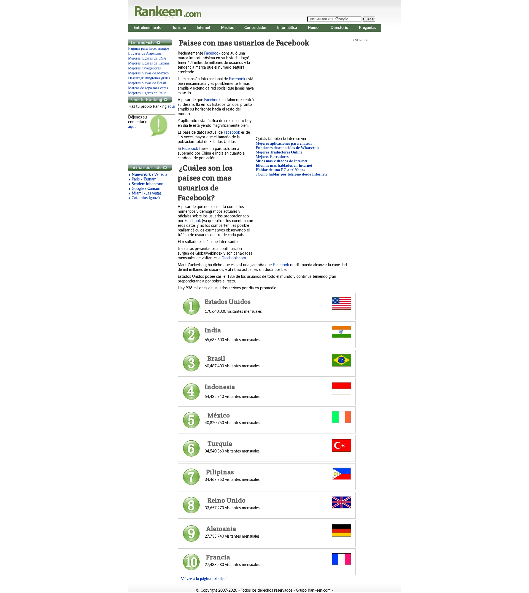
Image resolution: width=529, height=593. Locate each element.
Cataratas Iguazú (146, 198)
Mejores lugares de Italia (147, 93)
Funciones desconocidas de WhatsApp (287, 148)
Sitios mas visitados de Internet (281, 161)
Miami (137, 193)
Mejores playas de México (148, 73)
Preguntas (367, 28)
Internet (203, 28)
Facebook (212, 53)
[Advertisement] (150, 151)
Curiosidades (255, 28)
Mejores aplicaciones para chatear (284, 143)
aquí (171, 107)
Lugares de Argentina (144, 53)
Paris (136, 179)
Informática (287, 28)
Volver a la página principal (204, 579)
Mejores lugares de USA (147, 58)
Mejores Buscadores (272, 157)
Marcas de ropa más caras (148, 88)
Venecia (160, 175)
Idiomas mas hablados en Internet (284, 165)
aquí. (132, 127)
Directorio (339, 28)
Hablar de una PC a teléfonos (280, 170)
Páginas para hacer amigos (148, 48)
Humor (314, 28)
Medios (227, 28)
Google (138, 189)
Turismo (179, 28)
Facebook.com (234, 258)
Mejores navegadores (144, 68)
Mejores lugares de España (148, 63)
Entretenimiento (147, 28)
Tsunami (150, 179)
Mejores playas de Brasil (147, 83)
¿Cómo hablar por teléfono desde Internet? (292, 174)
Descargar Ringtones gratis (149, 78)
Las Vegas (153, 193)
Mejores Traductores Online (279, 152)
